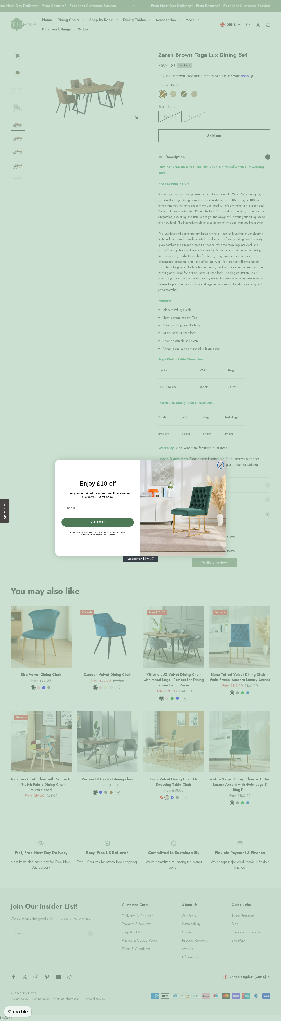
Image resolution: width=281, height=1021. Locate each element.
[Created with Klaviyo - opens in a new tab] (140, 559)
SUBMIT (98, 522)
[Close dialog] (220, 465)
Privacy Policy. (120, 532)
